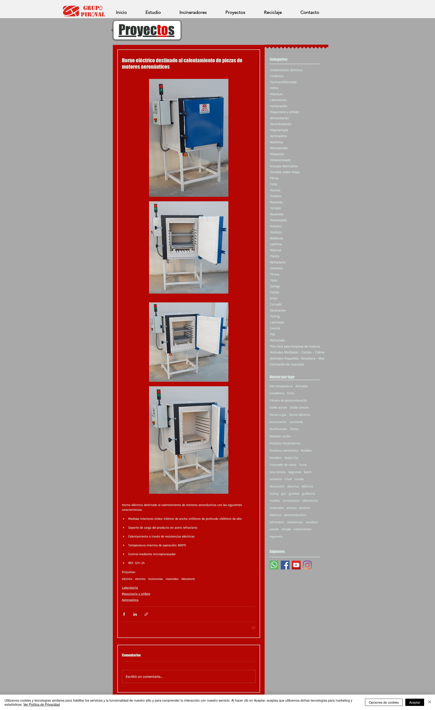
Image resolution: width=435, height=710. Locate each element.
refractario (277, 522)
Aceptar (414, 702)
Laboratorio (130, 587)
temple (286, 529)
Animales (301, 386)
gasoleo (294, 493)
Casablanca (277, 393)
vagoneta (276, 536)
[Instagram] (307, 565)
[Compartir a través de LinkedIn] (135, 614)
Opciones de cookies (384, 702)
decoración (277, 486)
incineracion (291, 500)
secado (274, 529)
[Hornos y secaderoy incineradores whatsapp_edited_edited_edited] (274, 565)
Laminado (296, 422)
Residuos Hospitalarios (285, 443)
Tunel (303, 465)
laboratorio (188, 579)
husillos (275, 500)
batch (308, 472)
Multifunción (278, 429)
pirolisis (304, 508)
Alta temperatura (281, 386)
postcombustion (295, 515)
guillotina (308, 493)
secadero (312, 522)
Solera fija (291, 458)
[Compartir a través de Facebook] (124, 614)
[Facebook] (285, 565)
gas (283, 493)
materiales (172, 579)
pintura (292, 508)
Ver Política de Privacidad (41, 704)
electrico (140, 579)
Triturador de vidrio (283, 465)
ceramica (276, 479)
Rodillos (306, 450)
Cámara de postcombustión (288, 400)
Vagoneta (294, 472)
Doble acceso (278, 407)
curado (299, 479)
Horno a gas (278, 414)
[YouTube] (296, 565)
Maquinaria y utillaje (136, 594)
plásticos (275, 515)
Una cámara (278, 472)
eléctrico (127, 579)
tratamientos (303, 529)
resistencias (155, 579)
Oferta (294, 429)
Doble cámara (299, 407)
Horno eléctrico (299, 414)
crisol (288, 479)
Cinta (290, 393)
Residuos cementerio (284, 450)
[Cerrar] (429, 702)
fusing (274, 493)
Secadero (276, 458)
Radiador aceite (280, 436)
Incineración (278, 422)
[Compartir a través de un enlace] (146, 614)
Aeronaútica (130, 600)
